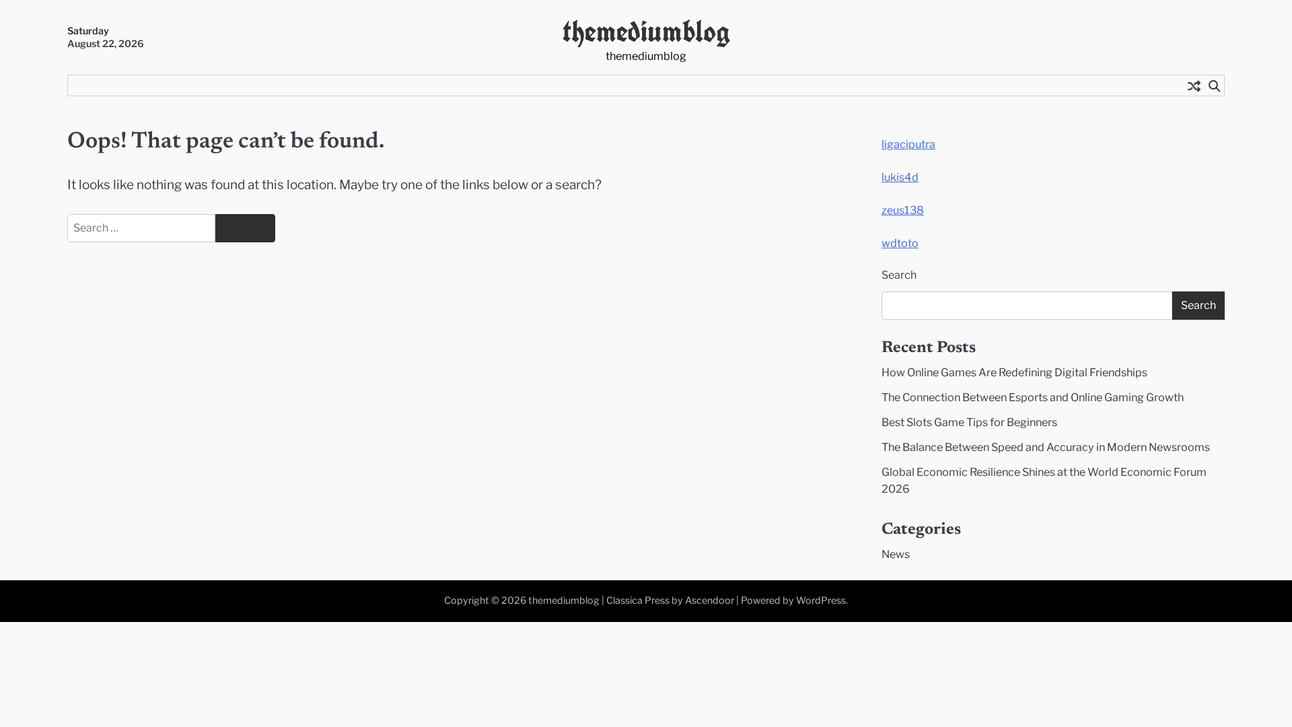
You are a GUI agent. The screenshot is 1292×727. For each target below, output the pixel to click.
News (896, 554)
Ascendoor (709, 600)
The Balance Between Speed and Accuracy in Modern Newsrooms (1046, 447)
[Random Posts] (1194, 85)
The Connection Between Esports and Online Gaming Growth (1033, 397)
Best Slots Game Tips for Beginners (969, 422)
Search (899, 275)
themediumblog (646, 31)
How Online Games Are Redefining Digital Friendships (1014, 372)
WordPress (821, 600)
